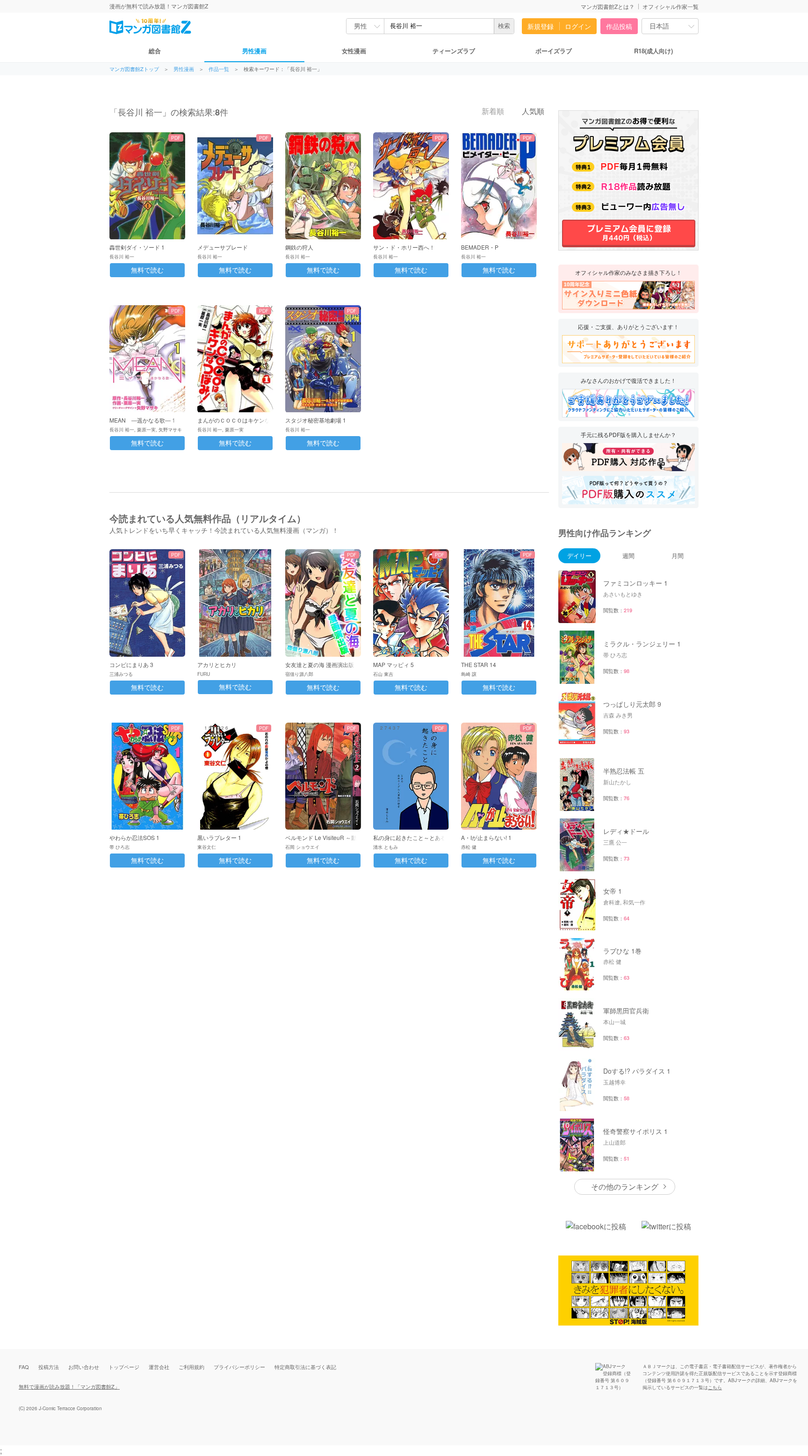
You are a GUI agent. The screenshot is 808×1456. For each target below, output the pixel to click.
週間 (628, 555)
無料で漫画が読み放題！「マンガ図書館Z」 (69, 1386)
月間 (677, 555)
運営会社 (159, 1366)
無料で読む (147, 270)
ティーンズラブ (454, 50)
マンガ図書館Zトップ (134, 69)
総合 (155, 50)
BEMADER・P (479, 247)
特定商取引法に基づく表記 (305, 1366)
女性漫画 (354, 50)
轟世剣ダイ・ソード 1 (137, 247)
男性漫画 (254, 50)
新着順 (492, 111)
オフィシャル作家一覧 (670, 6)
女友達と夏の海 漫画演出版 (319, 664)
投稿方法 (48, 1366)
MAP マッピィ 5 (393, 664)
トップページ (123, 1366)
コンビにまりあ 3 (131, 664)
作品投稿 (619, 26)
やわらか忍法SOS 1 (134, 837)
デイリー (579, 555)
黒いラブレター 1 (219, 837)
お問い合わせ (83, 1366)
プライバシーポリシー (239, 1366)
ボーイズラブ (553, 50)
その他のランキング (624, 1186)
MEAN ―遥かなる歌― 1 (142, 420)
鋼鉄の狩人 (299, 247)
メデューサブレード (222, 247)
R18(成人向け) (653, 50)
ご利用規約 (191, 1366)
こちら (715, 1387)
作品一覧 (219, 69)
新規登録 (540, 26)
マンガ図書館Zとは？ (608, 6)
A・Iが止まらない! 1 (486, 837)
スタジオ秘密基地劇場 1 (315, 420)
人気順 (532, 111)
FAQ (24, 1366)
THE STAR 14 (478, 664)
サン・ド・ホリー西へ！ (404, 247)
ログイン (578, 26)
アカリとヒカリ (217, 664)
